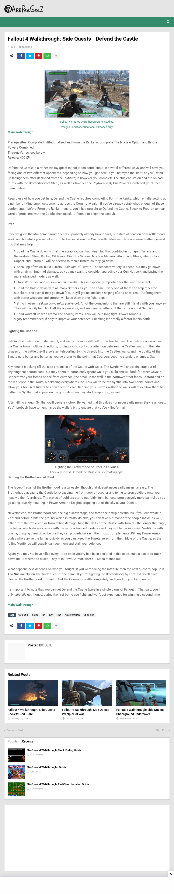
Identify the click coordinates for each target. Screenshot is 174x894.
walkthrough (72, 614)
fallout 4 (27, 46)
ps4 (51, 614)
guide (35, 614)
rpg (59, 614)
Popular (13, 741)
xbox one (89, 614)
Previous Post (14, 730)
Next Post (162, 730)
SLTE (14, 46)
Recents (27, 741)
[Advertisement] (87, 838)
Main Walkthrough (20, 132)
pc (43, 614)
